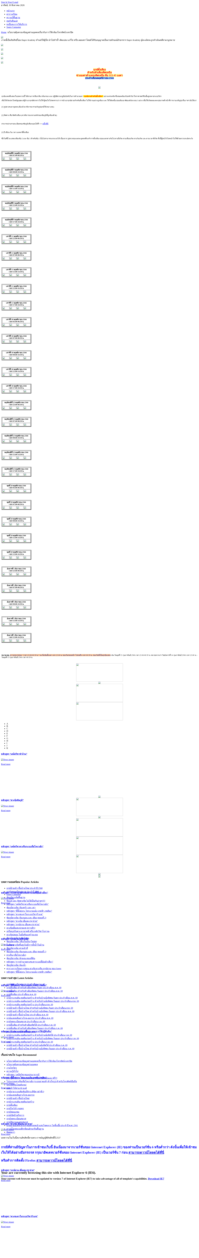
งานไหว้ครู (11, 1068)
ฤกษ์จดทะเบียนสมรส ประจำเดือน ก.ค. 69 (25, 1021)
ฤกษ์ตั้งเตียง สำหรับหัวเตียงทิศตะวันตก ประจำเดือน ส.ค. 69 (33, 987)
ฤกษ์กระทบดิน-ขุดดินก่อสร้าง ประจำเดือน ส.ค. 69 (29, 1004)
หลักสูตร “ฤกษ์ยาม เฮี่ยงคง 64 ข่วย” (18, 1170)
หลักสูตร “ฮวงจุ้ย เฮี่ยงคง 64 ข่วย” (22, 921)
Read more (5, 764)
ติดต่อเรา (10, 1132)
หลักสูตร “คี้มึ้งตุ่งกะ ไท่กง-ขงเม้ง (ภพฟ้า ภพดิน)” (29, 911)
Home (3, 32)
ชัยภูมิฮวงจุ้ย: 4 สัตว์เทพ (17, 938)
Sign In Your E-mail (9, 2)
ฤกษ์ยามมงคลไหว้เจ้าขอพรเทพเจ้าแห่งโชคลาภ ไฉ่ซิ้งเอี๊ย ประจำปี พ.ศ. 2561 (42, 1125)
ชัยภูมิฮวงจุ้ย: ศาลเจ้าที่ (17, 948)
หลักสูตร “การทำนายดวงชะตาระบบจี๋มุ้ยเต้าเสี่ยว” (29, 962)
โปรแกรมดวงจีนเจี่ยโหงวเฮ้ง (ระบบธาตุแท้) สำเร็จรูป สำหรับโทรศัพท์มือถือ (41, 1081)
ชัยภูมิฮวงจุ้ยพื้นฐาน (15, 897)
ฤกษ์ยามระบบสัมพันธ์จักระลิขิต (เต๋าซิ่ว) (25, 1091)
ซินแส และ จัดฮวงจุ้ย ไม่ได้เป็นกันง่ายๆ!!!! (25, 901)
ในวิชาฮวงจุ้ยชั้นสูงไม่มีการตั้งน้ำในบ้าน (25, 945)
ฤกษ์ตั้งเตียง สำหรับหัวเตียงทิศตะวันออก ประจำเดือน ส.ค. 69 (34, 991)
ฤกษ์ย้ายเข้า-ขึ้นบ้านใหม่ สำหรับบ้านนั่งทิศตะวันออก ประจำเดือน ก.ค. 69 (40, 1048)
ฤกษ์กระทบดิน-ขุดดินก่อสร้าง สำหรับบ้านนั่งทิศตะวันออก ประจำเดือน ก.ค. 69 (42, 1038)
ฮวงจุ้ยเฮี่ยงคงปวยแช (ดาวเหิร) (20, 928)
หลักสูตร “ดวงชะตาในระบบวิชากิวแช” (19, 1216)
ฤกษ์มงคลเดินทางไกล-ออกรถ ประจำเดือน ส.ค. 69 (29, 1018)
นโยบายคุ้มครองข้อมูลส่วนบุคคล (22, 1064)
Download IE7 (156, 1178)
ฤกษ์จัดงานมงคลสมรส (17, 1122)
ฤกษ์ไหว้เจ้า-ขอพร (15, 1108)
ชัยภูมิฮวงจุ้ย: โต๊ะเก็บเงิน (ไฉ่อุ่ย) (21, 941)
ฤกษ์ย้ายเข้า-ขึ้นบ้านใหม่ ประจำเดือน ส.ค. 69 (27, 1015)
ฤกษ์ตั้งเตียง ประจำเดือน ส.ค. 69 (21, 994)
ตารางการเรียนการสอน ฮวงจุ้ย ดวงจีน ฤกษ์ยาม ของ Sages (33, 968)
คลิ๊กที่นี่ (45, 124)
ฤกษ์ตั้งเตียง (11, 1105)
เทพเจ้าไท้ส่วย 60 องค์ (16, 1088)
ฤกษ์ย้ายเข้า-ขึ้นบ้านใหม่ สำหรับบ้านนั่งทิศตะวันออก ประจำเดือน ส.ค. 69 (40, 1011)
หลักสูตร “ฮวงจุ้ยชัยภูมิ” (12, 800)
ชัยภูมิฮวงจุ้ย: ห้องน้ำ (16, 965)
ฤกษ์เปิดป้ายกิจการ (15, 1115)
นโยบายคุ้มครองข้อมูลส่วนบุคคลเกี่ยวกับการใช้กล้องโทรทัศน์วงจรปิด (39, 1061)
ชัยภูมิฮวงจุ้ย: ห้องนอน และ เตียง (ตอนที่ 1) (26, 951)
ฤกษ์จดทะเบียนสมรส (16, 1118)
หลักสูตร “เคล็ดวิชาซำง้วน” (14, 754)
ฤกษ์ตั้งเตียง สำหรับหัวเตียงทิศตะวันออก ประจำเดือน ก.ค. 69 (34, 1028)
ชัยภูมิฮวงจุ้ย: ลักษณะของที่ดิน (20, 958)
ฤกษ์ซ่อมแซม (12, 1112)
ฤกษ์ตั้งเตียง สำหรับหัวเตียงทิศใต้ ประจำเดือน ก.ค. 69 (31, 1025)
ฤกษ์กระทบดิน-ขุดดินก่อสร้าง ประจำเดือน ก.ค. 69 (29, 1042)
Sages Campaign (13, 894)
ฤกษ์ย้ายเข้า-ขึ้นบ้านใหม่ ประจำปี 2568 (24, 888)
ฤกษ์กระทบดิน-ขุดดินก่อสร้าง (20, 1102)
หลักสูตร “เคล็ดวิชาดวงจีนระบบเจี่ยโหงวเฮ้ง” (22, 846)
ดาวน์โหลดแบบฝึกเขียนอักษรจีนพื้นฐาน (25, 1129)
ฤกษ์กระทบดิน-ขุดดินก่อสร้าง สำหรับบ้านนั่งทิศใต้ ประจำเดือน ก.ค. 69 (39, 1035)
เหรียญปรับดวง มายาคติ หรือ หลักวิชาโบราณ (27, 931)
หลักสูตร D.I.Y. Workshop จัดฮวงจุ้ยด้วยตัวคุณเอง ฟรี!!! (31, 1078)
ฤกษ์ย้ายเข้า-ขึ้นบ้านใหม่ (18, 1098)
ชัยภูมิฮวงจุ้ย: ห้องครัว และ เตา (20, 907)
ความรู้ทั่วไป (12, 1071)
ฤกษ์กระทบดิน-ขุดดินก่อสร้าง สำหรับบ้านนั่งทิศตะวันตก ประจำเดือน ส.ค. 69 (42, 998)
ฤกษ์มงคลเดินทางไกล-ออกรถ (20, 1095)
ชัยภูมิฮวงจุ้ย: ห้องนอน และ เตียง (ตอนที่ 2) (26, 918)
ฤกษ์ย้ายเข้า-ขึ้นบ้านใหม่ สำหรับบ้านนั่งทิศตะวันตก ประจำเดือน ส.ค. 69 (39, 1008)
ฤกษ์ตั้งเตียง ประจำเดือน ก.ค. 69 (21, 1032)
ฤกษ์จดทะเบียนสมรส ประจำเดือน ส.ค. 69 (25, 984)
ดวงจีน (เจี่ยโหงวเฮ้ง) (16, 955)
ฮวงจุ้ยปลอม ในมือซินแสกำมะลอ (22, 935)
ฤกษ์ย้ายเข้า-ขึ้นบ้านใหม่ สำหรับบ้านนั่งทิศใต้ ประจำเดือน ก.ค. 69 (36, 1045)
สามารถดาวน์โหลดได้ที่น (146, 1152)
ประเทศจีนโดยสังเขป (16, 1085)
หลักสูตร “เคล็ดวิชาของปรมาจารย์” (23, 1074)
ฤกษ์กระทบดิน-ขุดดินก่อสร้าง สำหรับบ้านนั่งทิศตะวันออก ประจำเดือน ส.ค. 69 (42, 1001)
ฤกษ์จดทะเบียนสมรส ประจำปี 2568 (22, 891)
